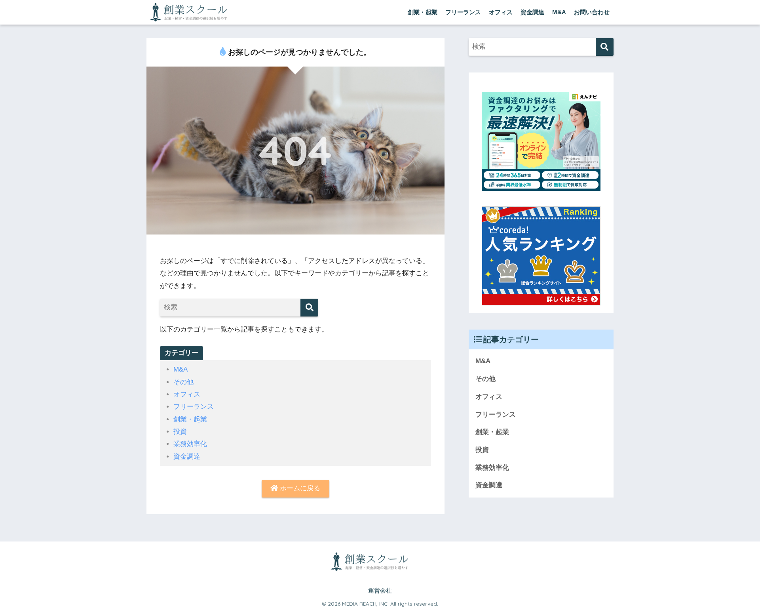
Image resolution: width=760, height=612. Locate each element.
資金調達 (532, 12)
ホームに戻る (299, 488)
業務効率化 (190, 444)
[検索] (309, 307)
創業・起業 (422, 12)
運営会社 (380, 590)
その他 (183, 382)
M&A (559, 12)
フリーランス (463, 12)
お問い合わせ (592, 12)
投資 (180, 431)
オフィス (501, 12)
